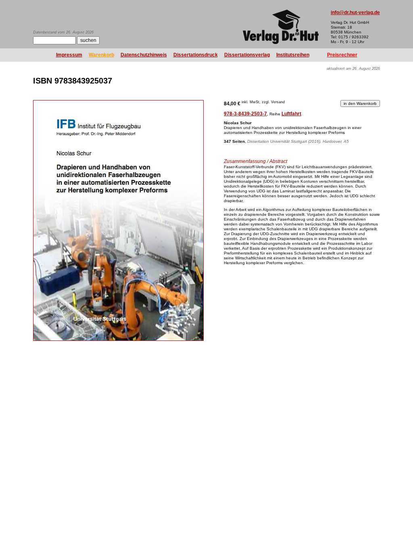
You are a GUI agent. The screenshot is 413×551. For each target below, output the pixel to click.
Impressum (69, 55)
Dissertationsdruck (195, 55)
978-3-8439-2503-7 (245, 114)
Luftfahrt (291, 114)
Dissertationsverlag (247, 55)
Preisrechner (342, 55)
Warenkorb (101, 55)
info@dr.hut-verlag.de (355, 12)
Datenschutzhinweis (144, 55)
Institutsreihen (292, 55)
